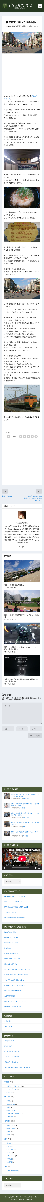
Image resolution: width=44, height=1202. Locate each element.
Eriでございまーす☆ (11, 943)
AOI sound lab (9, 1041)
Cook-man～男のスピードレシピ (15, 896)
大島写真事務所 (9, 996)
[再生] (5, 868)
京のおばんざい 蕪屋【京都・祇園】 (16, 907)
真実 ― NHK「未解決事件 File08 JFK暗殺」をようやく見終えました (21, 680)
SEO (8, 1107)
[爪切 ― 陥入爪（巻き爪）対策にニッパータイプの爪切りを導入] (7, 814)
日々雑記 (23, 26)
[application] (22, 859)
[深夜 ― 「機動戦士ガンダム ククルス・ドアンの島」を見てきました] (22, 633)
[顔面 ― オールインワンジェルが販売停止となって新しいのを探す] (7, 796)
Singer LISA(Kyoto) (10, 964)
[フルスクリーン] (39, 868)
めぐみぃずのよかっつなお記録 (14, 985)
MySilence (7, 948)
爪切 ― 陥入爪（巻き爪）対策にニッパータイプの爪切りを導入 (25, 814)
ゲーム (9, 1152)
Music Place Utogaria (11, 1051)
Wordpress (11, 1110)
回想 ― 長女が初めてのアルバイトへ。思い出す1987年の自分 (25, 805)
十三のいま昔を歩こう (11, 912)
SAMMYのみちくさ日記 (12, 959)
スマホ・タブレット (14, 1086)
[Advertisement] (22, 74)
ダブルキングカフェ (11, 1062)
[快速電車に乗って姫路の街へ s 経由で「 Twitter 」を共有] (9, 436)
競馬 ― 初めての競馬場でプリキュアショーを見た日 (21, 616)
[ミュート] (35, 868)
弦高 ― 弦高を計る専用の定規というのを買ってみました (25, 823)
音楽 (24, 826)
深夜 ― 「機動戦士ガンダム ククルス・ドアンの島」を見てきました (21, 648)
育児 (23, 808)
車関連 (9, 1159)
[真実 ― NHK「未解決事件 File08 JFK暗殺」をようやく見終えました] (22, 665)
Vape (9, 1146)
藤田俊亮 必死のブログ (12, 1006)
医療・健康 (26, 798)
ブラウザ (10, 1117)
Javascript (11, 1104)
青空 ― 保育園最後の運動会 (14, 585)
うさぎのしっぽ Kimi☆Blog (14, 980)
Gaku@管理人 (22, 523)
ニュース (10, 1125)
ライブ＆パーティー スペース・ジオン (17, 1067)
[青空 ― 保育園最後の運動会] (22, 571)
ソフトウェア (11, 1089)
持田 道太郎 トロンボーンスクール (15, 1001)
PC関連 (6, 1082)
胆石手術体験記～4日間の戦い (14, 917)
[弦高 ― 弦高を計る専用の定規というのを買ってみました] (7, 824)
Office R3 (7, 1021)
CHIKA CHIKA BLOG (11, 937)
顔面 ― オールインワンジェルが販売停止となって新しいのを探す (25, 795)
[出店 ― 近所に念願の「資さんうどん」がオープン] (7, 833)
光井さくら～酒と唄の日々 (13, 990)
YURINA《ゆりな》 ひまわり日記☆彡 (16, 975)
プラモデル (11, 1156)
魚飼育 (9, 1162)
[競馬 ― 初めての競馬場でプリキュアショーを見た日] (22, 601)
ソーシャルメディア (14, 1113)
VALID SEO (8, 1026)
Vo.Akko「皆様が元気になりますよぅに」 (18, 969)
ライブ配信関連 (12, 1170)
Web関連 (7, 1097)
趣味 (5, 1139)
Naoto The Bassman (11, 953)
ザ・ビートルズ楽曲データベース (15, 901)
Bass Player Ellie (10, 932)
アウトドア (11, 1149)
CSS (8, 1101)
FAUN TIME (8, 1046)
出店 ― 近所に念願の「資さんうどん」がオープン (25, 833)
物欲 (8, 1131)
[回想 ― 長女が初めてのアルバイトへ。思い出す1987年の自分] (7, 805)
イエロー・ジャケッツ (11, 1057)
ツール (9, 1092)
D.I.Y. (9, 1143)
